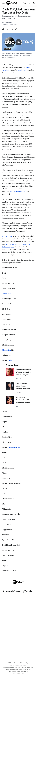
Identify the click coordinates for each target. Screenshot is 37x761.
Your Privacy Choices (14, 671)
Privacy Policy (24, 663)
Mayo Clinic (6, 293)
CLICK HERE (7, 236)
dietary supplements (17, 191)
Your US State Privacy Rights (18, 665)
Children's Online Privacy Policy (12, 667)
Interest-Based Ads (27, 667)
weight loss (21, 70)
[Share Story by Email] (11, 29)
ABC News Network (13, 663)
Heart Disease (14, 447)
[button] (3, 3)
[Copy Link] (16, 29)
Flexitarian (6, 350)
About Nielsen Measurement (14, 669)
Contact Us (24, 671)
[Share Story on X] (7, 29)
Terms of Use (26, 669)
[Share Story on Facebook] (3, 29)
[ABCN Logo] (11, 3)
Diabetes (12, 360)
